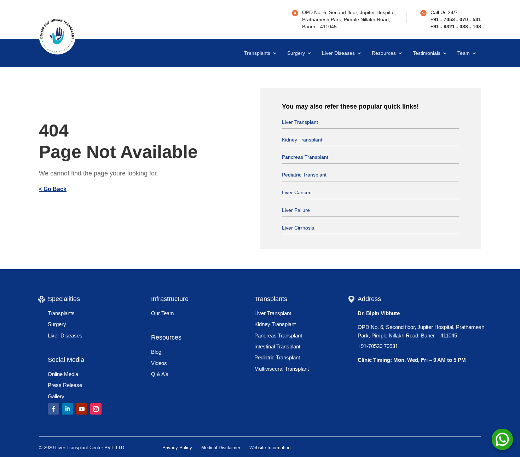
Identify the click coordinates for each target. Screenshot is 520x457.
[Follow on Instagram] (96, 409)
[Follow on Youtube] (81, 409)
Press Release (65, 385)
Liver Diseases (338, 53)
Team (463, 53)
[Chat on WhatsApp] (502, 439)
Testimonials (426, 53)
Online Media (63, 374)
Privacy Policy (177, 447)
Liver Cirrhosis (298, 228)
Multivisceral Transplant (281, 369)
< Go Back (53, 189)
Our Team (162, 313)
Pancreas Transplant (305, 157)
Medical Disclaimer (220, 447)
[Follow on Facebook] (53, 409)
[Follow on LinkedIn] (67, 409)
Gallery (56, 396)
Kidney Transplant (302, 140)
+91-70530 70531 (378, 346)
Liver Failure (296, 210)
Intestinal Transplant (277, 346)
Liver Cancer (296, 192)
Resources (384, 53)
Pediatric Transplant (304, 175)
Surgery (296, 53)
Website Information (269, 447)
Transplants (257, 53)
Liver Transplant (300, 122)
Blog (156, 352)
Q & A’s (159, 374)
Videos (159, 363)
